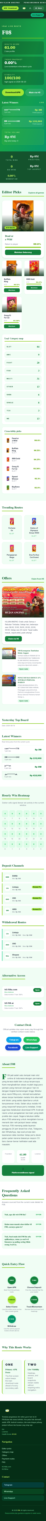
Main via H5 (34, 92)
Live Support (37, 15)
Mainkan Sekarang (23, 252)
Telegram (14, 1040)
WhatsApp (31, 1040)
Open (37, 990)
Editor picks (6, 1449)
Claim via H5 (13, 639)
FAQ (3, 1462)
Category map (7, 1452)
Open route (23, 669)
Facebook (13, 1047)
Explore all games (36, 193)
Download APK (12, 92)
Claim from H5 (37, 579)
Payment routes (8, 1459)
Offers (4, 1455)
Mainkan (11, 290)
